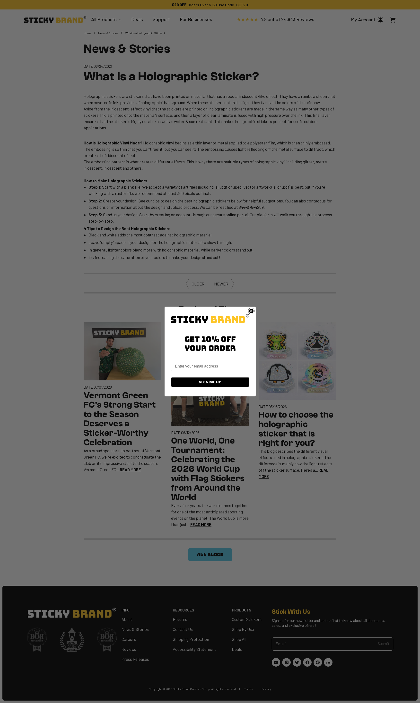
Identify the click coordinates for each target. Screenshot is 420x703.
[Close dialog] (251, 311)
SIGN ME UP (210, 382)
